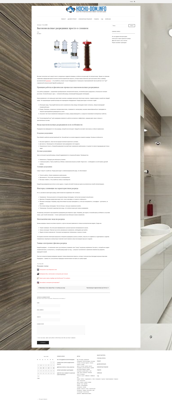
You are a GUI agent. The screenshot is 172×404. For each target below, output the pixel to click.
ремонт (82, 382)
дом (81, 372)
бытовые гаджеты (85, 363)
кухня (83, 375)
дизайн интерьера (101, 364)
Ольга (39, 33)
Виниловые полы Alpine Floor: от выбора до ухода (52, 288)
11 (40, 368)
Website (39, 317)
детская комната (86, 367)
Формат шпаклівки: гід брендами (119, 42)
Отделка (96, 19)
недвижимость (88, 379)
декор (86, 366)
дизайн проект (86, 371)
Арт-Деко (81, 359)
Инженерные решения (85, 19)
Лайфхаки (108, 19)
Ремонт (63, 19)
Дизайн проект (72, 19)
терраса (84, 390)
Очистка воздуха (86, 361)
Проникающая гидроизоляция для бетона (97, 288)
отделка (103, 379)
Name (38, 302)
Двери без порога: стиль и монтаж (119, 40)
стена (87, 388)
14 (48, 368)
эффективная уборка (86, 393)
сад (82, 383)
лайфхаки (87, 375)
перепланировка (109, 379)
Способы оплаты (101, 358)
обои (94, 379)
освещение (98, 379)
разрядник (48, 81)
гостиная (82, 366)
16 (53, 368)
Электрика (39, 25)
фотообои (89, 390)
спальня (83, 388)
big (77, 359)
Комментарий (40, 324)
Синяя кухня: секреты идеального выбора (121, 38)
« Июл (38, 378)
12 (43, 368)
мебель (82, 379)
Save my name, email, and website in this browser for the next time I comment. (57, 337)
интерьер (85, 372)
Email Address (40, 309)
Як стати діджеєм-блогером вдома (119, 36)
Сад (102, 19)
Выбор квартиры (101, 355)
